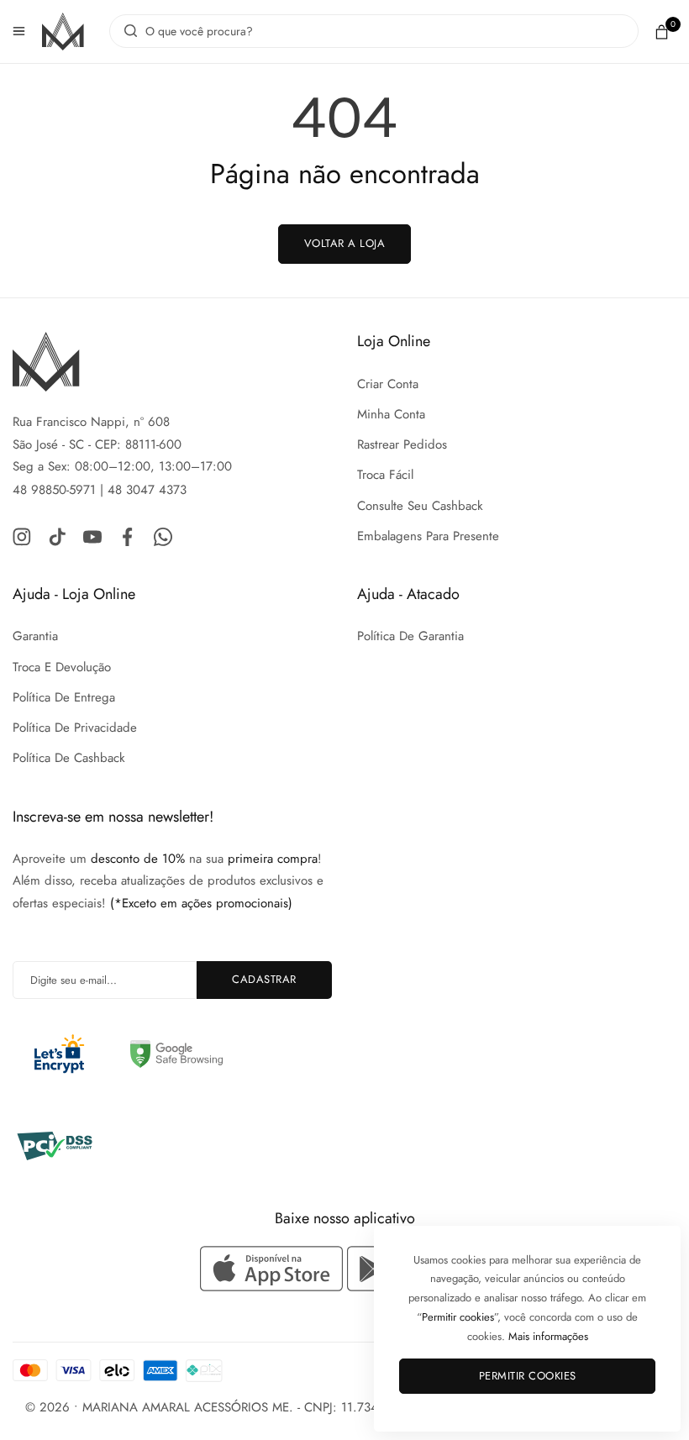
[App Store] (273, 1268)
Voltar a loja (345, 243)
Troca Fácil (385, 474)
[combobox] (374, 31)
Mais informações (548, 1336)
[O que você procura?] (126, 31)
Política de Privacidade (75, 727)
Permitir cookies (527, 1376)
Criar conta (387, 384)
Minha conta (391, 414)
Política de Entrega (64, 697)
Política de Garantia (410, 636)
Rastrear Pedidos (402, 444)
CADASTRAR (264, 979)
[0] (661, 31)
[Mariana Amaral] (63, 31)
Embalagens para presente (428, 536)
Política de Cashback (69, 758)
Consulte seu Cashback (420, 506)
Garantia (35, 636)
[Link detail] (22, 535)
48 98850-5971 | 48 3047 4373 (100, 490)
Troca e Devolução (62, 667)
